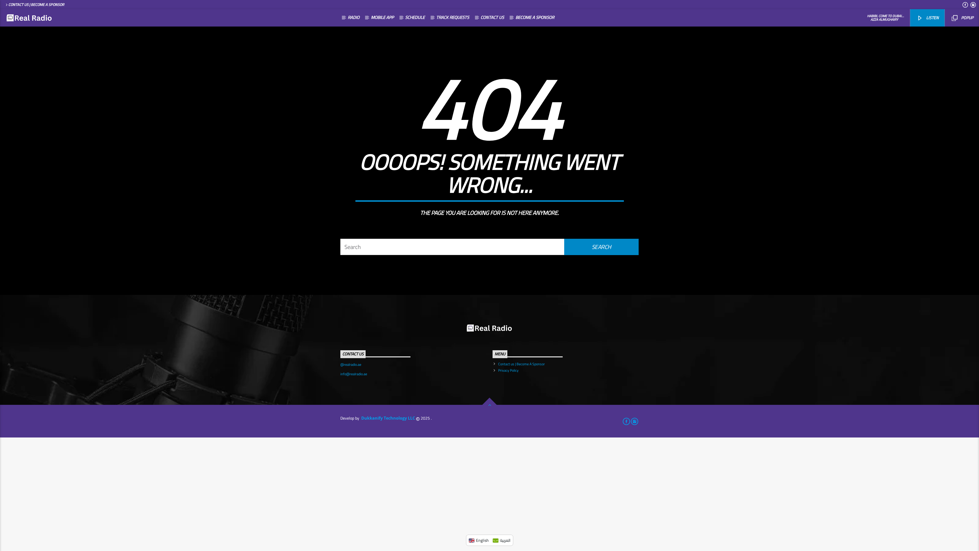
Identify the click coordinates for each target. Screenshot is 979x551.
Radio (353, 17)
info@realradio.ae (353, 374)
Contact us (492, 17)
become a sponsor (535, 17)
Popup (966, 17)
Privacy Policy (508, 370)
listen (932, 17)
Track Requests (452, 17)
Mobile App (382, 17)
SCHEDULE (415, 17)
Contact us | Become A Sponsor (36, 4)
